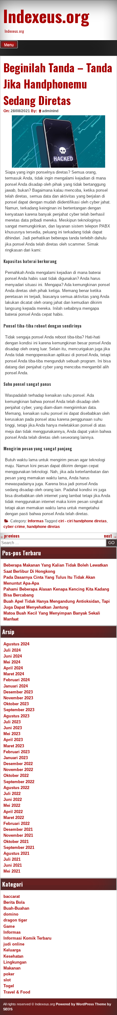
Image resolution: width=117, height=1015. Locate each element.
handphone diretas (43, 526)
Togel (8, 986)
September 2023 (18, 709)
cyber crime (14, 526)
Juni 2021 (12, 865)
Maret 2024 (13, 674)
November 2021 (18, 835)
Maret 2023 (13, 746)
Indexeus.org (46, 15)
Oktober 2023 (16, 703)
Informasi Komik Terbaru (27, 938)
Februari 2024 (16, 679)
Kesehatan (13, 956)
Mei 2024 (11, 662)
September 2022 (18, 781)
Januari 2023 (15, 757)
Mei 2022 (11, 805)
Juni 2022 (12, 799)
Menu (9, 45)
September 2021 (18, 847)
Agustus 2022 (16, 787)
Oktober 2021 (16, 841)
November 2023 (18, 698)
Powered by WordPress (75, 1004)
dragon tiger (15, 920)
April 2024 (13, 668)
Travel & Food (16, 992)
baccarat (11, 896)
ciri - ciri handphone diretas (82, 521)
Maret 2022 (13, 817)
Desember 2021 (18, 829)
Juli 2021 (12, 859)
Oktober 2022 (16, 775)
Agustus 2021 (16, 853)
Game (9, 926)
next (110, 536)
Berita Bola (14, 902)
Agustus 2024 (16, 644)
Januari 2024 (15, 686)
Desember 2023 (18, 692)
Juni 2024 (12, 656)
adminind (50, 111)
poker (8, 974)
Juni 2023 (12, 727)
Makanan (12, 968)
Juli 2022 (12, 793)
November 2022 (18, 769)
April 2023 (13, 739)
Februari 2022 (16, 823)
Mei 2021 (11, 871)
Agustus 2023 (16, 716)
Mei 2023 (11, 733)
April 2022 (13, 811)
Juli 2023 (12, 722)
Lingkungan (15, 962)
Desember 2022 (18, 763)
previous (10, 536)
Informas (36, 521)
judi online (13, 944)
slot (7, 980)
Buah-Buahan (16, 908)
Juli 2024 (12, 650)
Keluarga (12, 950)
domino (10, 914)
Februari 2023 (16, 751)
